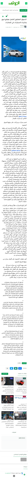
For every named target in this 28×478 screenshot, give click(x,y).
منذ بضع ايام (23, 385)
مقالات (24, 16)
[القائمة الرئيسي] (26, 3)
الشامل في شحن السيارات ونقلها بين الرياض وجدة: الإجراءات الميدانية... (21, 390)
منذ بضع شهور (10, 385)
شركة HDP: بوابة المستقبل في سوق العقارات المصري (22, 407)
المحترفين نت (8, 473)
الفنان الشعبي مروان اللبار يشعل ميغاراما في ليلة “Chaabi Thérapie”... (7, 407)
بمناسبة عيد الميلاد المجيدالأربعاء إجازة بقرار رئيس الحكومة (10, 10)
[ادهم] (14, 476)
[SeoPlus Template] (22, 473)
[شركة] (24, 459)
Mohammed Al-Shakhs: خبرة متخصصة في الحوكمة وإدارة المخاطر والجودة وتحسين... (8, 390)
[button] (20, 368)
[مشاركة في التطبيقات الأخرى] (7, 368)
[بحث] (2, 3)
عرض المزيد (5, 373)
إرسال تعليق (22, 438)
